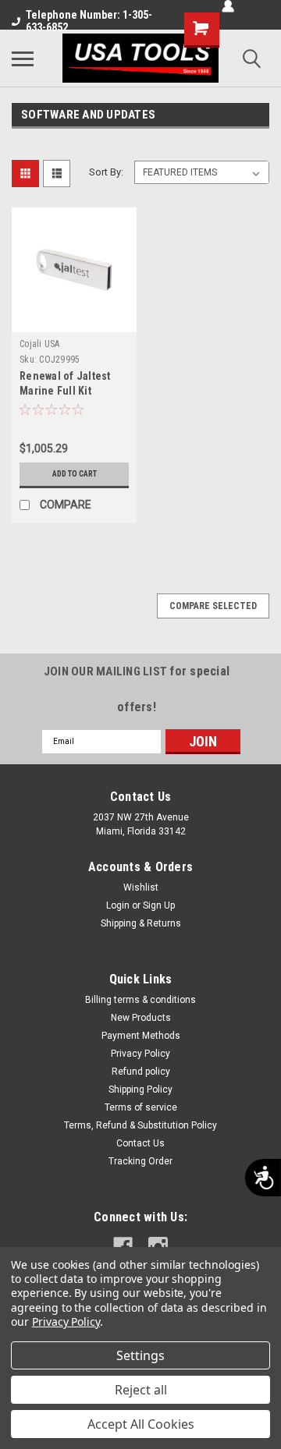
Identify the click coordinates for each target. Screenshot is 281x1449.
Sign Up (159, 905)
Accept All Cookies (140, 1424)
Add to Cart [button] (74, 473)
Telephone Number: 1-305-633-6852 (89, 21)
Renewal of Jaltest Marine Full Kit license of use (65, 391)
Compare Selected (213, 606)
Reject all (141, 1389)
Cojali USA (40, 343)
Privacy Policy (140, 1053)
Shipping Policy (140, 1089)
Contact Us (140, 1143)
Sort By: (106, 172)
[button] (50, 359)
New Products (141, 1017)
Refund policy (141, 1071)
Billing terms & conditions (140, 999)
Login (118, 905)
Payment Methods (140, 1035)
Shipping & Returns (141, 923)
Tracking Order (140, 1161)
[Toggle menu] (23, 58)
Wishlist (140, 887)
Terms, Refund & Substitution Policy (140, 1125)
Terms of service (141, 1107)
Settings (140, 1355)
